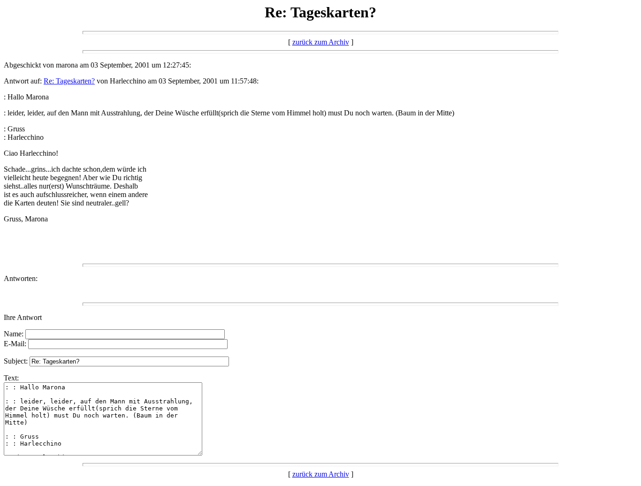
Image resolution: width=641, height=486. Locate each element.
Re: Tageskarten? (69, 81)
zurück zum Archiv (320, 42)
